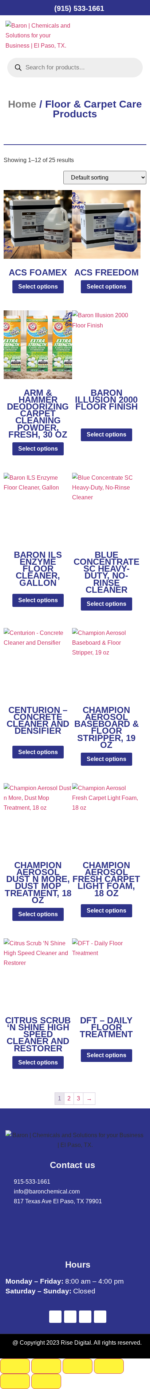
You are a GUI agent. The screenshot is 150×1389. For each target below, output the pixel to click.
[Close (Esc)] (109, 1366)
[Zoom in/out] (15, 1366)
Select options (38, 286)
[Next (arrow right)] (46, 1381)
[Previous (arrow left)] (15, 1381)
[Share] (77, 1366)
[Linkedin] (85, 1317)
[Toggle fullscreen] (46, 1366)
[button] (97, 35)
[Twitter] (70, 1317)
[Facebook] (55, 1317)
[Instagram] (100, 1317)
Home (22, 104)
